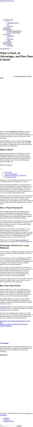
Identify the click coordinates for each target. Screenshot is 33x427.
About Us (6, 418)
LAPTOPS (10, 39)
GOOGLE (10, 26)
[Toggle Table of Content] (1, 169)
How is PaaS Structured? (11, 173)
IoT (8, 24)
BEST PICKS (7, 44)
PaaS (2, 78)
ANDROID (10, 36)
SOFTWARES (8, 42)
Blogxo (29, 413)
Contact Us (7, 419)
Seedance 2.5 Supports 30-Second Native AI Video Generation (4, 384)
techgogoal (19, 76)
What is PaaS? (8, 172)
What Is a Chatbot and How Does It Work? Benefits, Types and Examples (4, 366)
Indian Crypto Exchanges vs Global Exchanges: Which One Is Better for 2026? (4, 400)
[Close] (0, 424)
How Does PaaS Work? (10, 177)
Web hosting (3, 307)
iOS (8, 37)
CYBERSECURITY (13, 23)
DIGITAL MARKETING (14, 31)
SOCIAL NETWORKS (14, 32)
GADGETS (7, 34)
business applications (21, 240)
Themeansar (3, 415)
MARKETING (8, 29)
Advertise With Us (9, 421)
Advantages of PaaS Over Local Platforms (15, 175)
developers (28, 141)
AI (8, 21)
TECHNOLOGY (8, 20)
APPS (8, 41)
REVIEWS (10, 45)
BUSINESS (7, 28)
